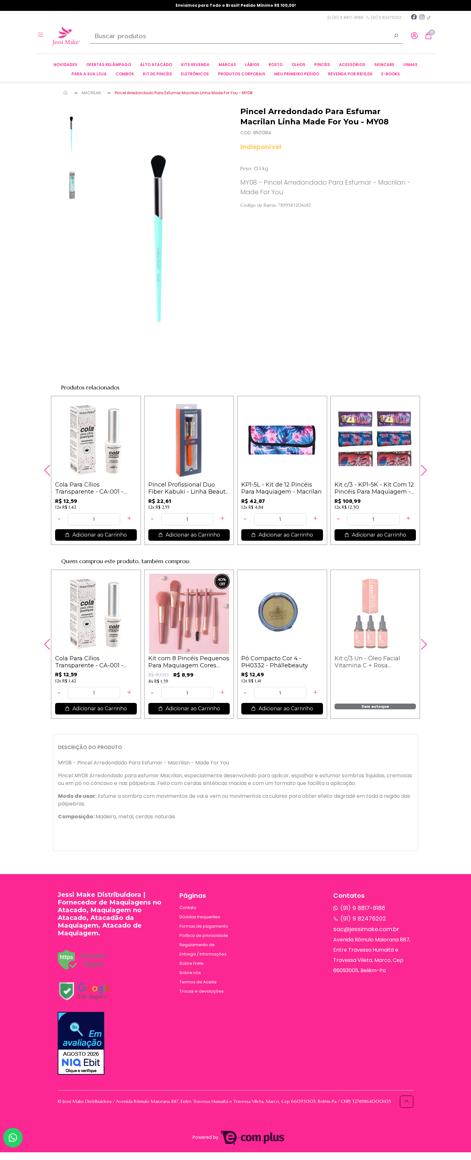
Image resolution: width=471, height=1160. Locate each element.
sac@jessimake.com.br (366, 929)
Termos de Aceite (198, 982)
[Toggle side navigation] (41, 35)
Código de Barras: (258, 205)
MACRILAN (91, 93)
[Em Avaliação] (81, 1043)
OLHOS (298, 64)
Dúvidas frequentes (199, 917)
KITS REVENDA (195, 64)
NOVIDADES (65, 64)
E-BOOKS (390, 74)
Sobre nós (190, 973)
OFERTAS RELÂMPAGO (108, 64)
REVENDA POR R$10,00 (350, 74)
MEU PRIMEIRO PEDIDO (296, 74)
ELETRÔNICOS (195, 74)
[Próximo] (422, 470)
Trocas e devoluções (201, 991)
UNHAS (410, 64)
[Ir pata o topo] (406, 1102)
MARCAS (227, 64)
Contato (187, 908)
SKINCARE (384, 64)
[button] (414, 36)
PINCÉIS (322, 64)
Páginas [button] (192, 895)
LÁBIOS (252, 64)
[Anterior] (48, 470)
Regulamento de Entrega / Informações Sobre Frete (203, 954)
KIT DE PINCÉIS (157, 74)
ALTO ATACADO (156, 64)
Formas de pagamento (203, 926)
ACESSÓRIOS (352, 64)
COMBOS (125, 74)
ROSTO (276, 64)
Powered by (206, 1137)
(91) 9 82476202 (385, 17)
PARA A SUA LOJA (89, 74)
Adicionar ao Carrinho (99, 535)
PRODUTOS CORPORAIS (241, 74)
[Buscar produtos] (396, 36)
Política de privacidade (203, 935)
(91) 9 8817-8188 (347, 17)
